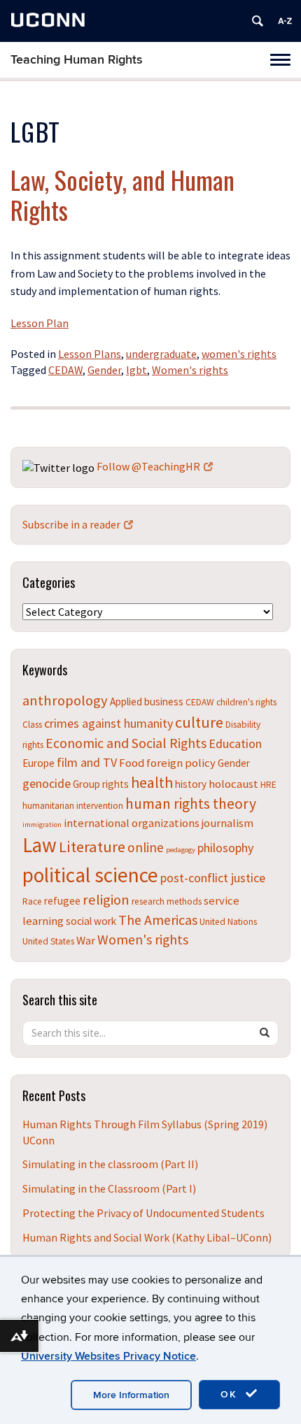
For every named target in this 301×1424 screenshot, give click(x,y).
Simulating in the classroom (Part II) (110, 1164)
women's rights (239, 354)
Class (32, 725)
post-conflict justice (212, 878)
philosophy (225, 848)
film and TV (87, 762)
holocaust (233, 783)
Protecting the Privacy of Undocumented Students (143, 1213)
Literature (92, 846)
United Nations (228, 922)
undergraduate (161, 354)
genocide (46, 783)
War (85, 940)
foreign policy (181, 762)
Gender (104, 370)
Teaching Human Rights (76, 59)
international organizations (132, 822)
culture (199, 722)
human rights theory (190, 803)
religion (106, 900)
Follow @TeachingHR (148, 466)
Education (235, 743)
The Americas (157, 919)
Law (39, 845)
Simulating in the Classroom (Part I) (109, 1188)
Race (32, 901)
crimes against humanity (108, 723)
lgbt (136, 370)
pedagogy (180, 849)
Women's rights (190, 370)
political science (90, 875)
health (152, 782)
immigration (42, 824)
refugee (62, 900)
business (163, 701)
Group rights (101, 784)
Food (131, 762)
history (190, 784)
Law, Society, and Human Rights (122, 194)
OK (230, 1394)
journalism (227, 822)
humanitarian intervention (72, 806)
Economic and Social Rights (126, 742)
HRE (268, 785)
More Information (131, 1395)
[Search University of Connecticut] (257, 21)
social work (91, 921)
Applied (126, 701)
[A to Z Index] (285, 21)
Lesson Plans (89, 354)
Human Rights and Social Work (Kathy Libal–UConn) (147, 1237)
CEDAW (65, 370)
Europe (38, 763)
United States (48, 941)
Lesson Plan (39, 323)
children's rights (246, 702)
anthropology (65, 700)
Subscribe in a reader (71, 524)
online (145, 847)
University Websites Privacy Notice (108, 1356)
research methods (167, 901)
